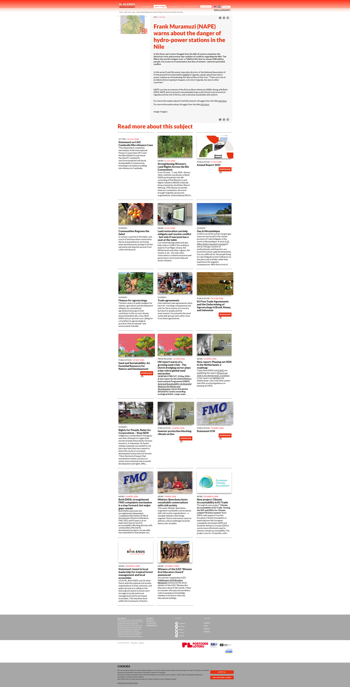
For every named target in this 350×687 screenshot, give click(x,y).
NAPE (186, 74)
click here (222, 101)
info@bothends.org (151, 625)
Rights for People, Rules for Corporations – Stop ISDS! (134, 431)
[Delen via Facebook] (227, 18)
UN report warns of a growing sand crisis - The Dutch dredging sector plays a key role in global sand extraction (174, 367)
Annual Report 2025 (208, 164)
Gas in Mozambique (208, 231)
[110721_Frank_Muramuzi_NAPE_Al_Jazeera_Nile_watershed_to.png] (133, 33)
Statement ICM (206, 431)
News (133, 12)
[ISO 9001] (213, 647)
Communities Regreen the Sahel (133, 233)
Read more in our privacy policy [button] (128, 683)
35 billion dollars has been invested (213, 242)
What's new (127, 12)
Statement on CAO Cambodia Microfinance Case (135, 144)
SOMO (221, 370)
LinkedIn (181, 635)
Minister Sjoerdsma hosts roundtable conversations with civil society (173, 502)
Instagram (182, 623)
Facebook (182, 626)
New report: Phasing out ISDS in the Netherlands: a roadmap (214, 364)
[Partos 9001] (225, 647)
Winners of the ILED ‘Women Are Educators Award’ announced (175, 571)
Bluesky (181, 629)
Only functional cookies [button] (222, 677)
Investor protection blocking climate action (174, 432)
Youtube (181, 632)
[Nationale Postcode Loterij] (195, 647)
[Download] (225, 172)
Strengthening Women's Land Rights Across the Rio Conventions (173, 166)
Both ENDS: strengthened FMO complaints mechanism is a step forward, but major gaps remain (135, 504)
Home (121, 12)
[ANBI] (228, 653)
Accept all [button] (222, 672)
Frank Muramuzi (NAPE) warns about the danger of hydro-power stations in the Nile (160, 12)
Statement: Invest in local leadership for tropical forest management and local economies (135, 573)
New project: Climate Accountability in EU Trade (212, 501)
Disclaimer (141, 642)
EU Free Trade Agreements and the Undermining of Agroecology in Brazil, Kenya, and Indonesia (214, 306)
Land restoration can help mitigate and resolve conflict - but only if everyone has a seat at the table (174, 235)
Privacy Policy (134, 642)
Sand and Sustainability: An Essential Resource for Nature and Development (134, 365)
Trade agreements (168, 300)
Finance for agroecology (132, 300)
